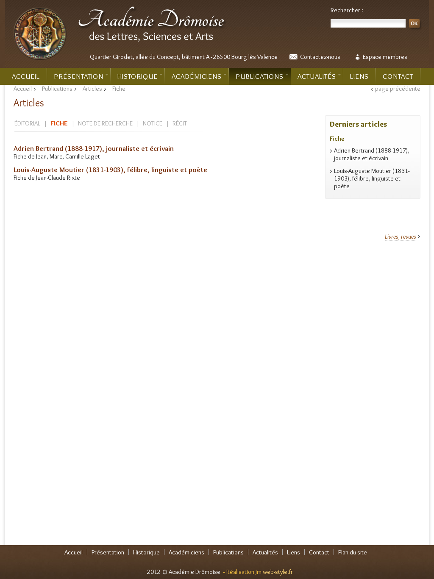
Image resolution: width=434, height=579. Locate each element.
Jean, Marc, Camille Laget (68, 156)
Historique (137, 76)
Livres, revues (400, 236)
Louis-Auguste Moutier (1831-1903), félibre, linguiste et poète (110, 169)
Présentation (78, 76)
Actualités (317, 76)
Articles (92, 88)
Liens (359, 76)
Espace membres (385, 57)
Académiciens (197, 76)
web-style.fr (278, 572)
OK (416, 25)
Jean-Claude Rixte (58, 177)
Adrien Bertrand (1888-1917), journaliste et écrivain (94, 148)
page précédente (397, 88)
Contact (398, 76)
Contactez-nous (320, 57)
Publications (260, 76)
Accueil (26, 76)
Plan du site (352, 552)
